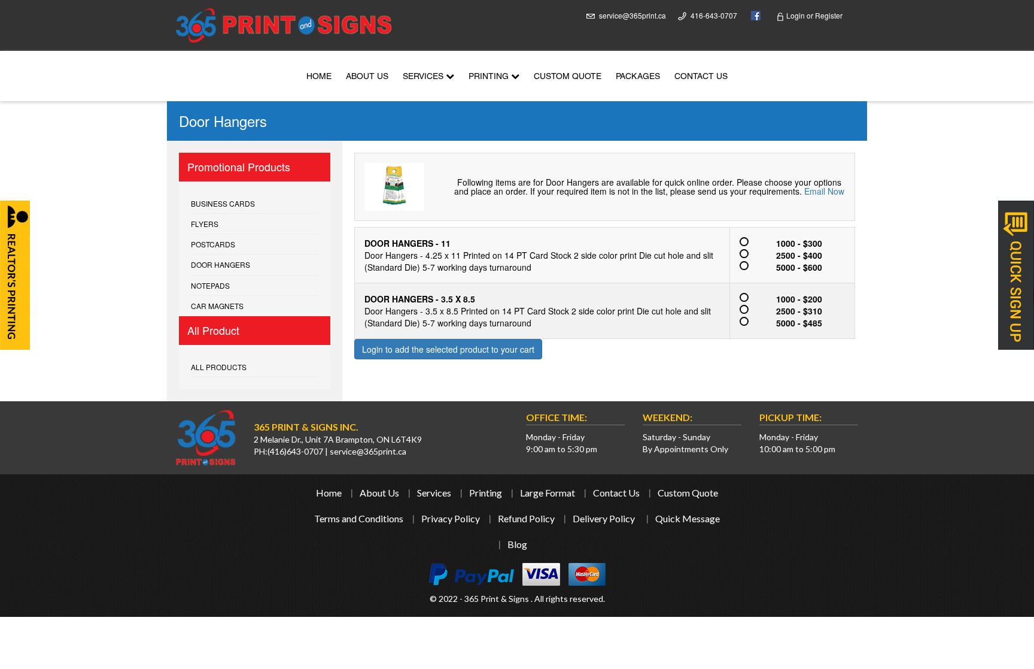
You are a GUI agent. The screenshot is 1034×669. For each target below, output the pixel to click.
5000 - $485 (799, 323)
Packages (638, 77)
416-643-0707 (714, 15)
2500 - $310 (799, 311)
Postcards (213, 244)
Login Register (813, 15)
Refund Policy (526, 518)
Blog (517, 544)
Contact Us (701, 77)
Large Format (547, 492)
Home (319, 77)
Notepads (210, 285)
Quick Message (687, 518)
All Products (219, 367)
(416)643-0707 (295, 451)
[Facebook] (753, 14)
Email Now (824, 191)
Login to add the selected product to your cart (448, 349)
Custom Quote (567, 77)
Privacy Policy (450, 518)
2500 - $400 (799, 255)
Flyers (204, 224)
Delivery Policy (604, 518)
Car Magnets (217, 306)
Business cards (223, 203)
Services (424, 77)
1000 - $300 (799, 243)
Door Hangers (220, 264)
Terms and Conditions (358, 518)
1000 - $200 (799, 299)
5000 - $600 (799, 267)
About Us (367, 77)
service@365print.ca (632, 15)
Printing (490, 77)
